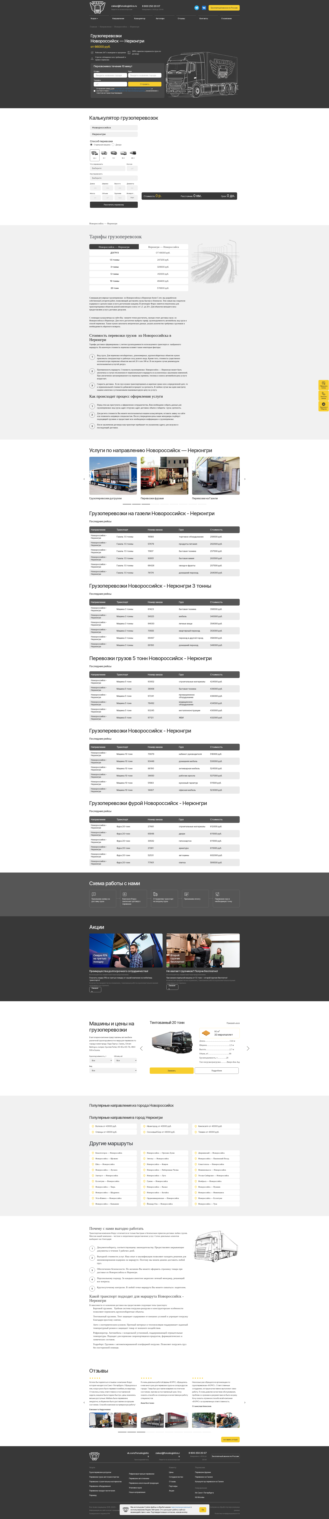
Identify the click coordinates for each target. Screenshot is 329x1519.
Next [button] (248, 1048)
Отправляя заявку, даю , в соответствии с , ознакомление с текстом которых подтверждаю (127, 91)
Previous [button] (141, 1048)
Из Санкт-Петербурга (204, 1493)
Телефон (97, 80)
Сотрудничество (176, 1477)
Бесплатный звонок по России (224, 8)
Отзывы (172, 1481)
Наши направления (137, 1492)
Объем (105, 193)
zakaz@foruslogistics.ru (124, 6)
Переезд (93, 1495)
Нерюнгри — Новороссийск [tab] (163, 247)
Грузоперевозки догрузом (100, 1472)
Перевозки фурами (203, 1472)
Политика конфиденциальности (227, 1513)
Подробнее (217, 1071)
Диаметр (130, 184)
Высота (118, 184)
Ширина (105, 184)
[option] (195, 1048)
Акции (171, 1491)
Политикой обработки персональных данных (127, 91)
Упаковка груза (135, 1488)
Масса (92, 193)
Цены (171, 1472)
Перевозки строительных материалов (105, 1481)
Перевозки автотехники (139, 1478)
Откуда (96, 71)
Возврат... (131, 193)
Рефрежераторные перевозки (141, 1474)
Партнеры (173, 1486)
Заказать (95, 989)
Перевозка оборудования (100, 1486)
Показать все (233, 1023)
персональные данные (180, 1507)
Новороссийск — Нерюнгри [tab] (114, 247)
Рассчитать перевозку (114, 205)
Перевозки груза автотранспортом (104, 1477)
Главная (93, 27)
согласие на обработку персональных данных (133, 89)
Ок (203, 1510)
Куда (130, 71)
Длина (92, 184)
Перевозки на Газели (204, 1477)
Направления (105, 27)
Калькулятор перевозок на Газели (209, 1481)
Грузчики (118, 193)
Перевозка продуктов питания (102, 1491)
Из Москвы (199, 1497)
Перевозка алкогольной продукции (144, 1483)
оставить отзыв (230, 1439)
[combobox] (107, 168)
